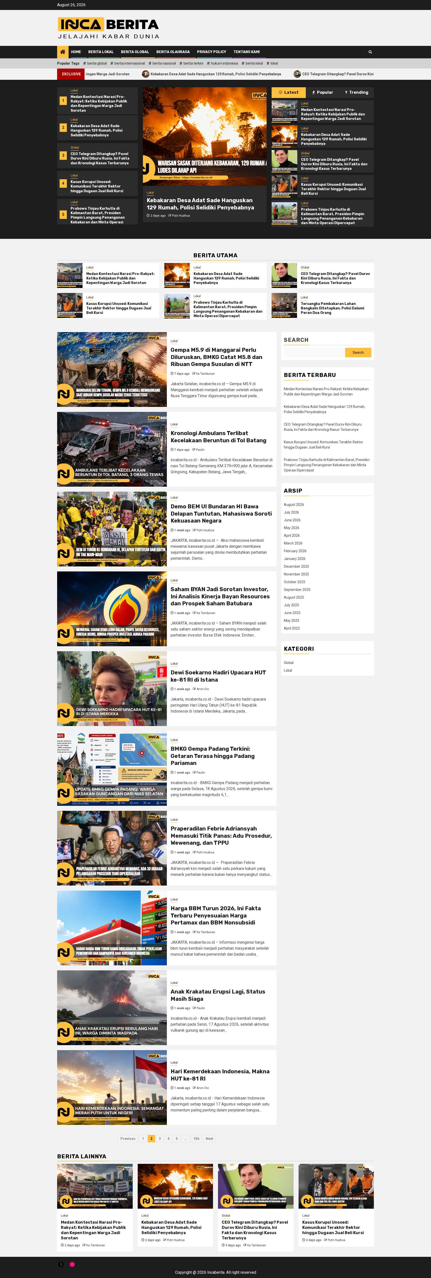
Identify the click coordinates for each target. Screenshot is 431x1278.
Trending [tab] (358, 92)
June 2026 (292, 520)
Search (296, 340)
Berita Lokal (101, 52)
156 (196, 1139)
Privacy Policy (211, 52)
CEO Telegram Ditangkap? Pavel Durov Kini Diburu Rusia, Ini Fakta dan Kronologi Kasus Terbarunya (316, 73)
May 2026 (291, 528)
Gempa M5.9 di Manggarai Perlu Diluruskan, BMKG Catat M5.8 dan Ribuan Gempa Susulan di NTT (216, 357)
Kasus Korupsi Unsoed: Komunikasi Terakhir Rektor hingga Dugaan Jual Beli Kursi (97, 186)
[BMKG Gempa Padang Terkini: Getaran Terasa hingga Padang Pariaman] (112, 768)
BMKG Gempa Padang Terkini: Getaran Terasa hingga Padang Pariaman (213, 755)
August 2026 (294, 505)
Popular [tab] (324, 92)
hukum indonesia (224, 63)
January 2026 (295, 559)
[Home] (63, 52)
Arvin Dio (203, 689)
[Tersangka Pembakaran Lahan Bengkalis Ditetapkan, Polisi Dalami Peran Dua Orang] (284, 305)
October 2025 (294, 582)
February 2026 (295, 551)
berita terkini (193, 63)
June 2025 (292, 613)
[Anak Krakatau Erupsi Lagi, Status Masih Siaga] (112, 1007)
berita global (97, 63)
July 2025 (291, 605)
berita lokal (254, 63)
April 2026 (292, 536)
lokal (274, 63)
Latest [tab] (291, 92)
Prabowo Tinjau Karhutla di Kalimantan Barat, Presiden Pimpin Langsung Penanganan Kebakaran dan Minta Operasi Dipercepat (98, 217)
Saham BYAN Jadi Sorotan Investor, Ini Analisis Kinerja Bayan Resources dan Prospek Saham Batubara (220, 596)
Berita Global (135, 52)
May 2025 (291, 621)
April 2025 (292, 628)
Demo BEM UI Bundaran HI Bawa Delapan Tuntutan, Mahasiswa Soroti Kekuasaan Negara (221, 513)
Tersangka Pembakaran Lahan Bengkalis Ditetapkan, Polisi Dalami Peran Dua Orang (332, 308)
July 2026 (291, 512)
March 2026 (293, 543)
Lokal (74, 90)
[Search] (370, 52)
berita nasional (164, 63)
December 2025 (296, 566)
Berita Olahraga (173, 52)
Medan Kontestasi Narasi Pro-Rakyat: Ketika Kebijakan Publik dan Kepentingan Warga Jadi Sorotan (99, 104)
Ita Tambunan (205, 373)
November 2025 (296, 574)
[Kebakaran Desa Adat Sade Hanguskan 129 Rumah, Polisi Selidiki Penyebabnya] (205, 136)
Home (76, 52)
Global (75, 147)
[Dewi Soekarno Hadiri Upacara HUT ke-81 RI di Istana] (112, 688)
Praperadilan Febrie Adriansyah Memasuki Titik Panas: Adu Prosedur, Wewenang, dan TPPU (221, 835)
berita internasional (129, 63)
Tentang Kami (246, 52)
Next (209, 1139)
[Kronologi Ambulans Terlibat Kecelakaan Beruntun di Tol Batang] (112, 449)
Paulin (200, 450)
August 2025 (294, 597)
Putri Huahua (181, 215)
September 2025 (297, 590)
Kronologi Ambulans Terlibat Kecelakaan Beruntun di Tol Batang (218, 437)
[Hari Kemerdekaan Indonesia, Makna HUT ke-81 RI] (112, 1087)
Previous (127, 1139)
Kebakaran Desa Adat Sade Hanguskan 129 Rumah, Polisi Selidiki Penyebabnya (147, 73)
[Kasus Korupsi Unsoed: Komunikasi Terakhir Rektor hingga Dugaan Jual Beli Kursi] (284, 186)
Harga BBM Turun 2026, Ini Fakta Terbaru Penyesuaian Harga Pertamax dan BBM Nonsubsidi (216, 915)
